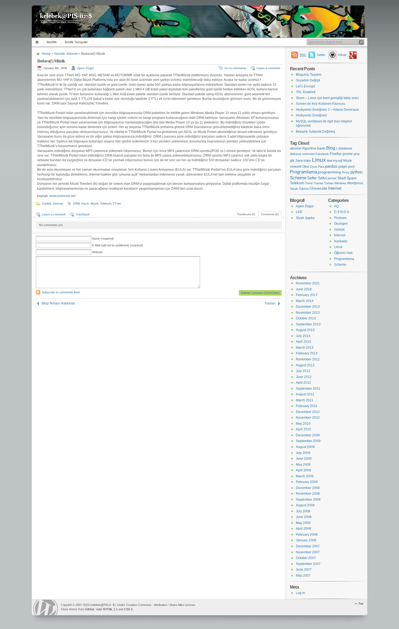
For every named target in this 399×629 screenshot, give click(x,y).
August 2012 (305, 365)
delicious (295, 153)
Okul (305, 167)
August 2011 (305, 394)
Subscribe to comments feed (61, 292)
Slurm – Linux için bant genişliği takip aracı (327, 98)
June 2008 (304, 517)
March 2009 (305, 476)
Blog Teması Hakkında (58, 303)
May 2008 (303, 523)
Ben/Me (52, 42)
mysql (337, 160)
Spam (352, 178)
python (356, 172)
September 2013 (308, 324)
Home (38, 42)
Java (299, 160)
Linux (319, 160)
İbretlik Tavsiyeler (76, 42)
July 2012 (303, 371)
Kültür (307, 160)
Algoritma (309, 148)
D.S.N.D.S (341, 212)
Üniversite (318, 188)
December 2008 (308, 488)
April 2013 (303, 342)
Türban (329, 183)
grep (357, 153)
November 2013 (308, 312)
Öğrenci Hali (343, 253)
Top (360, 603)
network (296, 167)
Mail (329, 160)
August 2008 (305, 505)
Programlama (303, 171)
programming (329, 172)
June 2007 (304, 569)
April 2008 (303, 528)
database (345, 148)
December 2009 (308, 435)
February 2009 (307, 482)
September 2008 (308, 499)
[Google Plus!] (354, 55)
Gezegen (341, 223)
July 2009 (303, 453)
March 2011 (304, 400)
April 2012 (303, 383)
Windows (340, 183)
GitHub (89, 609)
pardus (331, 166)
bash (321, 148)
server (332, 178)
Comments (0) (269, 214)
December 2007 (308, 546)
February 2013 (307, 353)
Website (97, 252)
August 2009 (305, 447)
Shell (341, 178)
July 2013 (303, 336)
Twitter (321, 54)
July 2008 (303, 511)
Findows (340, 218)
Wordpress (355, 183)
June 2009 (304, 458)
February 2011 (306, 406)
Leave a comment (268, 68)
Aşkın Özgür (85, 68)
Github (342, 54)
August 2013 (305, 330)
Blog (330, 148)
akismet (295, 148)
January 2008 (306, 540)
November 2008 (308, 493)
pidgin (342, 167)
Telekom (105, 203)
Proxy (346, 172)
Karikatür (340, 241)
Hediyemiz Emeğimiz (311, 115)
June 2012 (304, 377)
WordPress (45, 607)
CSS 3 (128, 609)
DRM (76, 203)
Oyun (313, 166)
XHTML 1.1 (110, 609)
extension (308, 153)
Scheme (298, 177)
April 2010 (303, 429)
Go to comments (235, 68)
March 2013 (305, 348)
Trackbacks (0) (246, 214)
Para (321, 166)
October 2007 (306, 558)
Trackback (82, 214)
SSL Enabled (305, 92)
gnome (348, 154)
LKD (299, 212)
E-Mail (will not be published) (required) (117, 245)
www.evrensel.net (62, 196)
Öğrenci (304, 188)
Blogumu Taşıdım (308, 75)
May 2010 (303, 423)
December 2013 (308, 307)
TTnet (117, 203)
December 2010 (308, 412)
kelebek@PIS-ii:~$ (66, 15)
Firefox (336, 153)
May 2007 (303, 575)
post (351, 167)
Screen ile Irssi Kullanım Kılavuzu (320, 104)
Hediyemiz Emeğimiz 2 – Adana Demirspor (327, 110)
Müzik (95, 203)
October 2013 (306, 318)
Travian (270, 303)
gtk (292, 161)
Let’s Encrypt (305, 86)
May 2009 (303, 464)
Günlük (59, 54)
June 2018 (304, 289)
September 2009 (308, 441)
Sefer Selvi (317, 178)
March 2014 (305, 301)
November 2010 (308, 418)
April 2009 (303, 470)
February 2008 (307, 534)
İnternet (72, 54)
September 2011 (308, 388)
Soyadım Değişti (308, 80)
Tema (308, 183)
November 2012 (308, 359)
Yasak (294, 188)
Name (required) (103, 238)
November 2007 (308, 552)
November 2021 (308, 283)
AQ (336, 206)
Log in (300, 593)
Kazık (85, 203)
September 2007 (308, 564)
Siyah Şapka (305, 218)
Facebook (322, 153)
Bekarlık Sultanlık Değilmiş (315, 132)
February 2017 (307, 295)
